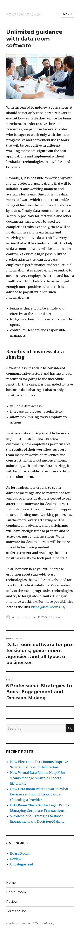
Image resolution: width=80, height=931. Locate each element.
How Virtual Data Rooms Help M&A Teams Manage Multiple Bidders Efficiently (37, 778)
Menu (67, 14)
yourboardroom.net (18, 923)
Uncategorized (21, 864)
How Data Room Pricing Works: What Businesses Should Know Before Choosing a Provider (39, 794)
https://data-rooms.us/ (48, 607)
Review (55, 617)
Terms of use (16, 911)
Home (11, 882)
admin (16, 617)
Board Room (19, 853)
